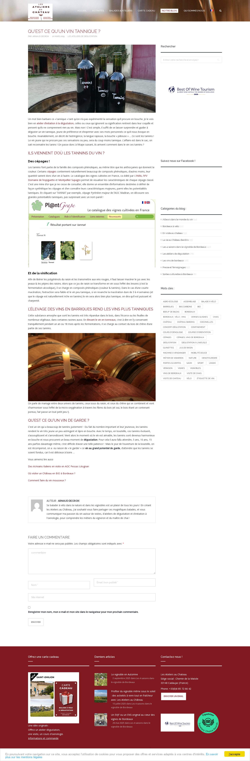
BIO (199, 307)
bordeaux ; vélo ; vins (174, 317)
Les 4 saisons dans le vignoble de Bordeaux (184, 247)
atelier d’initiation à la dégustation (55, 123)
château (167, 322)
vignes (181, 368)
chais (216, 317)
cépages (51, 171)
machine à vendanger (174, 353)
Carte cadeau (146, 10)
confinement (198, 327)
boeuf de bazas (171, 312)
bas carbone (185, 307)
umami (212, 363)
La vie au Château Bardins (176, 240)
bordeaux (190, 312)
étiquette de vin (205, 378)
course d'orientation (199, 332)
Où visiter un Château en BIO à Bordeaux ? (51, 473)
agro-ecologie (170, 302)
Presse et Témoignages (174, 267)
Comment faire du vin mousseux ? (47, 480)
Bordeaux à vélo (171, 226)
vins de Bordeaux (172, 373)
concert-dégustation (174, 327)
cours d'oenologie (173, 332)
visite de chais (194, 373)
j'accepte (234, 754)
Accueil (82, 10)
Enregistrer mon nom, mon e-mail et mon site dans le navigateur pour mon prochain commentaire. (83, 611)
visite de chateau (172, 378)
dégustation (169, 343)
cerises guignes (199, 317)
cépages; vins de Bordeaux (190, 337)
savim (189, 363)
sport (200, 363)
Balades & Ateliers (120, 10)
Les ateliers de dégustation (82, 36)
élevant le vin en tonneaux (101, 319)
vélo (189, 378)
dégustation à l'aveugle (194, 343)
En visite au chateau (173, 233)
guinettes (168, 348)
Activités (98, 10)
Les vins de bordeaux (173, 260)
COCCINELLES (206, 322)
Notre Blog (169, 10)
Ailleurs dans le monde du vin (178, 219)
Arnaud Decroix (40, 36)
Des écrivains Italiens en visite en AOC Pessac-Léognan (58, 466)
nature (192, 358)
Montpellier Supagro (69, 180)
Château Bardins (186, 322)
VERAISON (167, 368)
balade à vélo (208, 302)
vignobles (195, 368)
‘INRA (139, 175)
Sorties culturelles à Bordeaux (178, 274)
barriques (168, 307)
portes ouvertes (172, 363)
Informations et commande (43, 738)
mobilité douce (199, 353)
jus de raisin (186, 348)
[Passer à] (211, 11)
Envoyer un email (173, 696)
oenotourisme (209, 358)
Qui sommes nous (194, 10)
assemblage (190, 302)
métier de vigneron (173, 358)
